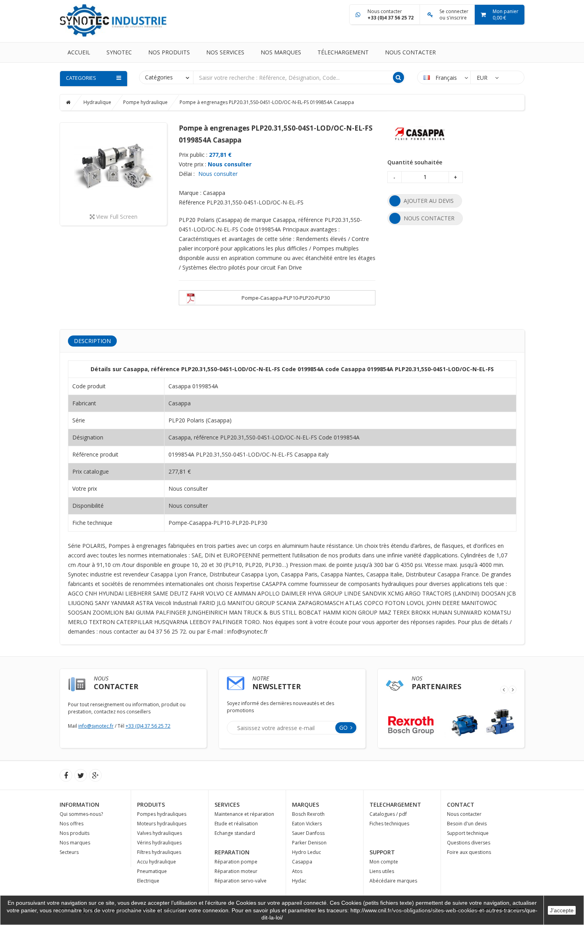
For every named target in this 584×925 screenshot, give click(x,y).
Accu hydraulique (156, 861)
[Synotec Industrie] (113, 19)
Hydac (299, 880)
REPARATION (232, 852)
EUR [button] (483, 77)
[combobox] (166, 77)
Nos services (225, 52)
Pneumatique (152, 871)
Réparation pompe (236, 861)
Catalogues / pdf (388, 814)
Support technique (468, 833)
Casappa (302, 861)
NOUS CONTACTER (429, 218)
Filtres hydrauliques (159, 852)
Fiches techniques (389, 823)
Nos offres (71, 823)
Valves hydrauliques (159, 833)
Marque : (190, 193)
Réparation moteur (236, 871)
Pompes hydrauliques (161, 814)
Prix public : (193, 154)
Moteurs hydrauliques (161, 823)
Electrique (148, 880)
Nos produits (169, 52)
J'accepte (562, 910)
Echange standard (235, 833)
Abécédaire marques (393, 880)
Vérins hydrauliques (159, 842)
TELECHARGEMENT (395, 804)
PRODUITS (151, 804)
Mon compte (383, 861)
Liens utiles (381, 871)
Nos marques (281, 52)
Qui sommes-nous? (81, 814)
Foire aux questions (469, 852)
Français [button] (446, 77)
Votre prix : (192, 164)
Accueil (79, 52)
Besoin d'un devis (467, 823)
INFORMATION (79, 804)
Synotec (119, 52)
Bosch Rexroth (308, 814)
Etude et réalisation (236, 823)
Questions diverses (468, 842)
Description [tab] (92, 341)
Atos (297, 871)
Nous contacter (410, 52)
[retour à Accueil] (74, 102)
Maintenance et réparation (244, 814)
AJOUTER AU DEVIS (429, 200)
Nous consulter (229, 164)
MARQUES (305, 804)
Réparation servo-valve (241, 880)
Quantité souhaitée (414, 162)
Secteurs (69, 852)
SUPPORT (382, 852)
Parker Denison (309, 842)
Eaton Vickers (307, 823)
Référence (192, 202)
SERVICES (227, 804)
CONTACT (460, 804)
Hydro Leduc (306, 852)
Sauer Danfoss (308, 833)
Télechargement (343, 52)
